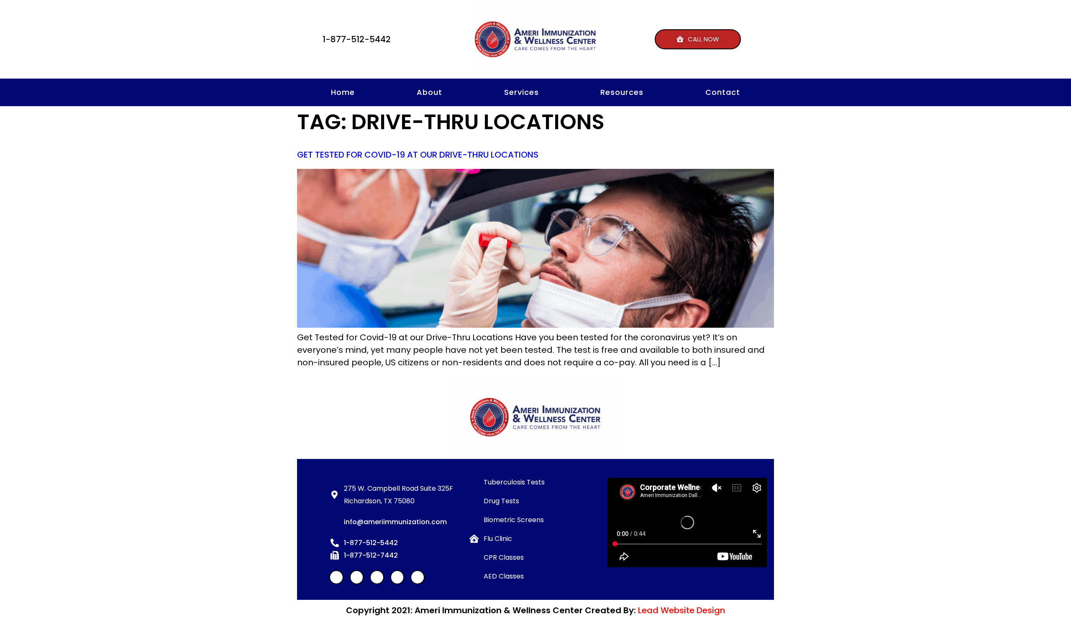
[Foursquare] (417, 577)
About (429, 92)
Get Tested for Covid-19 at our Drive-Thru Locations (417, 155)
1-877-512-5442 (357, 39)
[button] (698, 39)
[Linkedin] (357, 577)
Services (521, 92)
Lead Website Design (681, 610)
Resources (621, 92)
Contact (722, 92)
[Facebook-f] (336, 577)
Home (343, 92)
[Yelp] (377, 577)
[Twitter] (397, 577)
